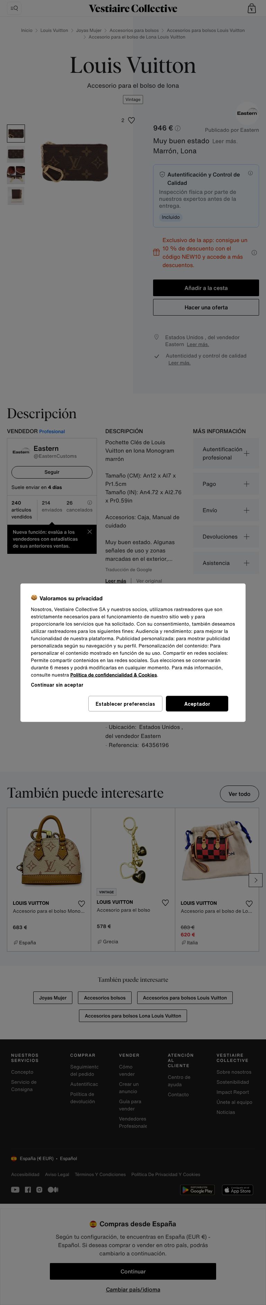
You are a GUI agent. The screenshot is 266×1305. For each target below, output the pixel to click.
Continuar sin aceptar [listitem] (57, 684)
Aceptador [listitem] (197, 703)
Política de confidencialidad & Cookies (113, 674)
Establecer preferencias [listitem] (125, 703)
